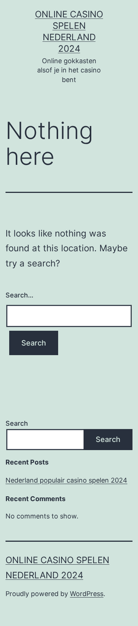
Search (17, 423)
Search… (19, 295)
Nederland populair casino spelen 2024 (66, 480)
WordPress (86, 594)
